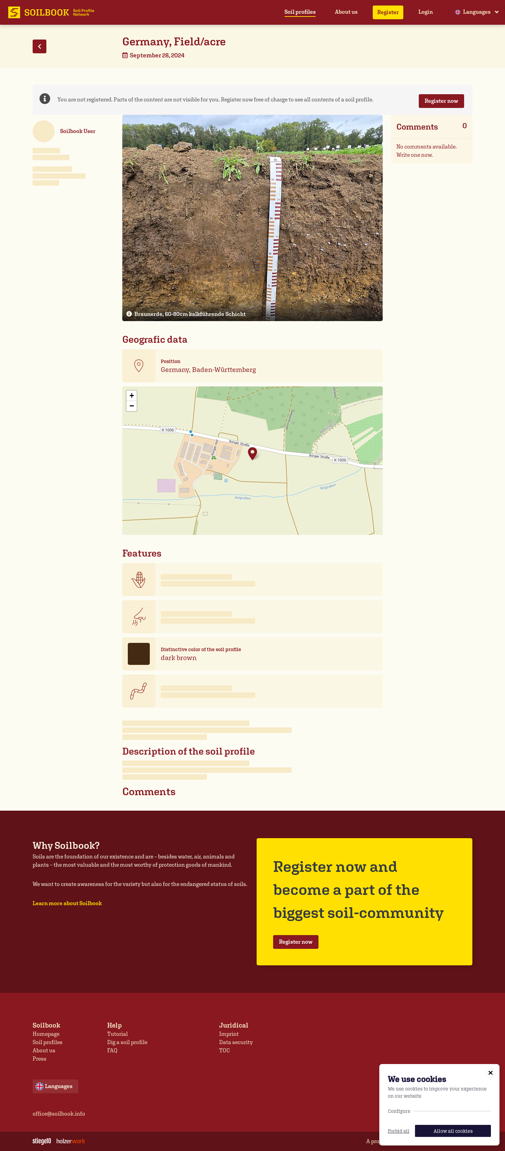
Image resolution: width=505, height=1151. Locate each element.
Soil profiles (300, 12)
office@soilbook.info (59, 1113)
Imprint (229, 1034)
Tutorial (117, 1034)
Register (388, 12)
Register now (441, 101)
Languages (477, 12)
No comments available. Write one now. (426, 150)
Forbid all (398, 1131)
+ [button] (132, 395)
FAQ (112, 1050)
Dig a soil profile (127, 1042)
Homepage (46, 1034)
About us (346, 12)
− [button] (132, 406)
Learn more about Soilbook (67, 903)
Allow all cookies (453, 1131)
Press (39, 1058)
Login (425, 12)
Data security (236, 1042)
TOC (224, 1050)
